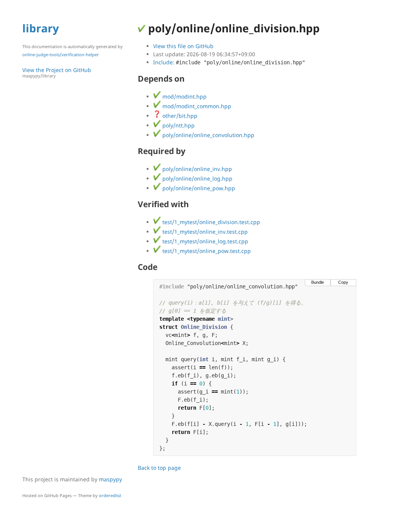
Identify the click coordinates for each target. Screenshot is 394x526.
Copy (343, 282)
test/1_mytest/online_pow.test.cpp (206, 251)
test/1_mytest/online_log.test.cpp (204, 241)
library (40, 28)
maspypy (110, 479)
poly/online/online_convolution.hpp (207, 135)
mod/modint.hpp (184, 96)
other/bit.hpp (179, 115)
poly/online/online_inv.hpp (196, 169)
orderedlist (110, 495)
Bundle (317, 282)
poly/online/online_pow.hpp (198, 188)
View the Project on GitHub (56, 72)
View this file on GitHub (183, 46)
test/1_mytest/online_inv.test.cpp (204, 231)
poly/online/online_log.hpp (196, 178)
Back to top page (159, 467)
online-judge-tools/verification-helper (60, 54)
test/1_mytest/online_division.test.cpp (210, 222)
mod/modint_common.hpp (196, 106)
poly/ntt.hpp (178, 125)
